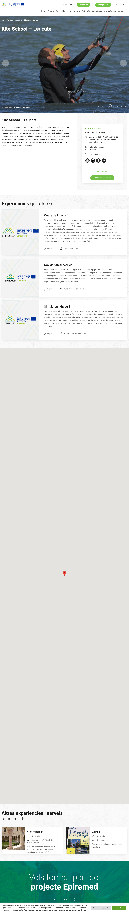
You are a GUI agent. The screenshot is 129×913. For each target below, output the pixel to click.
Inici (43, 11)
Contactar (67, 4)
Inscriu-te (83, 4)
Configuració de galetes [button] (101, 908)
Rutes (58, 11)
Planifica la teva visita (71, 11)
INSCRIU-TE (65, 899)
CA (124, 5)
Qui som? (121, 11)
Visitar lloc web (102, 171)
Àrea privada (103, 4)
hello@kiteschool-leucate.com (95, 148)
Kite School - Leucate (31, 20)
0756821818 (94, 154)
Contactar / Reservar (102, 177)
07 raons (50, 11)
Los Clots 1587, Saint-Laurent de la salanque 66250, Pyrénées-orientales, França (103, 139)
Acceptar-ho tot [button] (118, 908)
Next (123, 63)
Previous (5, 63)
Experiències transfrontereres (104, 11)
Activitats (86, 11)
